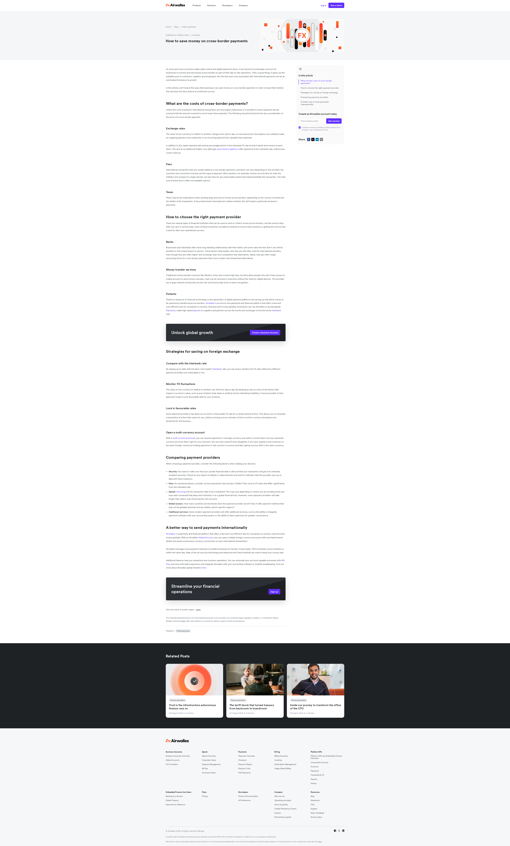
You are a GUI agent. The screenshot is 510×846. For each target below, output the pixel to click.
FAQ (312, 805)
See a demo (336, 5)
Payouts (314, 779)
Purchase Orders (209, 773)
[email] (321, 139)
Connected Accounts (319, 762)
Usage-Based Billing (282, 768)
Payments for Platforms (175, 805)
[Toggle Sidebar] (300, 69)
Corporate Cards (209, 760)
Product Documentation (248, 796)
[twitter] (312, 139)
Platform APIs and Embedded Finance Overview (326, 757)
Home (168, 27)
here (320, 842)
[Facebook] (335, 831)
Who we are (279, 796)
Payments (170, 310)
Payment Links (244, 768)
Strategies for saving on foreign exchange (319, 92)
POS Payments (244, 773)
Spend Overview (209, 756)
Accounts (314, 767)
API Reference (244, 800)
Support (314, 809)
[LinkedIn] (343, 831)
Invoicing (278, 760)
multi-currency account (184, 438)
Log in (323, 5)
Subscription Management (285, 764)
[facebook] (308, 139)
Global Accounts (172, 760)
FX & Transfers (172, 764)
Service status (316, 817)
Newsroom (315, 800)
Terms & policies (281, 805)
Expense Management (211, 764)
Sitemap (200, 831)
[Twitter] (339, 831)
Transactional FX (317, 775)
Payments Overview (246, 756)
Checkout (242, 760)
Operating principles (282, 800)
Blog (176, 27)
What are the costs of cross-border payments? (316, 81)
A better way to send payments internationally (315, 103)
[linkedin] (317, 139)
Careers (277, 813)
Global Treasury (172, 800)
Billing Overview (281, 756)
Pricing (205, 796)
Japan (198, 609)
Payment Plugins (245, 764)
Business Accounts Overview (178, 756)
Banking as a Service (174, 796)
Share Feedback (317, 813)
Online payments (189, 27)
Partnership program (282, 817)
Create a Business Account (265, 332)
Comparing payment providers (314, 97)
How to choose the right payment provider (320, 88)
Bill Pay (205, 768)
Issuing (313, 783)
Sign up (274, 591)
